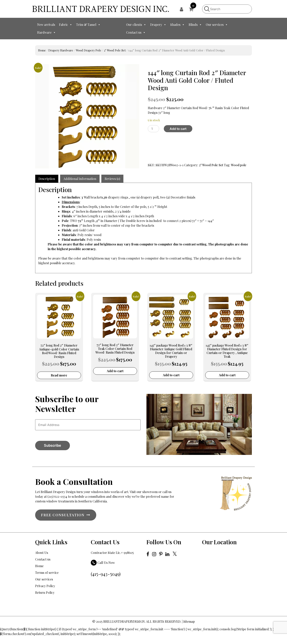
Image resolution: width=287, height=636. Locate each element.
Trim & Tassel (86, 24)
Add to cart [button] (115, 371)
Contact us (133, 32)
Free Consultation (63, 515)
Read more (59, 375)
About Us (41, 553)
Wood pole (238, 165)
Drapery (156, 24)
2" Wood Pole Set (115, 50)
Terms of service (47, 572)
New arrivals (46, 24)
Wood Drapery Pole (88, 50)
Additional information (79, 179)
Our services (215, 24)
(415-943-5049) (105, 574)
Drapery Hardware (60, 50)
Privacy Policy (45, 586)
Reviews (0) (112, 179)
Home (42, 50)
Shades (175, 24)
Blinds (193, 24)
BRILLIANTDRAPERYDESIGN (124, 621)
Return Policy (44, 592)
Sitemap (189, 621)
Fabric (63, 24)
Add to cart (178, 129)
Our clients (134, 24)
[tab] (46, 179)
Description (46, 179)
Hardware (44, 32)
